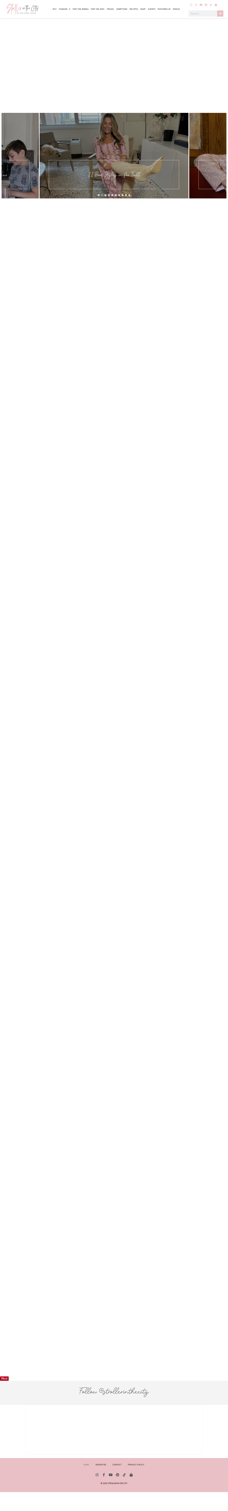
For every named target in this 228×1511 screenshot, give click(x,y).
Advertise (101, 1464)
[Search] (220, 13)
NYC (55, 9)
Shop (143, 9)
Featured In (164, 9)
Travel (110, 9)
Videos (176, 9)
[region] (114, 155)
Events (151, 9)
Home (86, 1464)
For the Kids (97, 9)
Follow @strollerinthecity (114, 1391)
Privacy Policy (136, 1464)
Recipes (134, 9)
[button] (114, 155)
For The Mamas (81, 9)
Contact (117, 1464)
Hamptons (121, 9)
